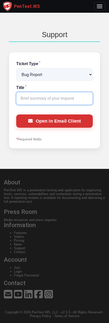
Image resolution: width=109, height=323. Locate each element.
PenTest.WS (13, 190)
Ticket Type (28, 64)
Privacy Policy (40, 316)
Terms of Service (66, 316)
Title (21, 87)
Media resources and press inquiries (30, 220)
